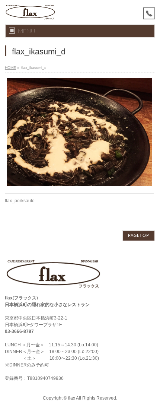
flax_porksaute (20, 200)
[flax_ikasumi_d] (79, 132)
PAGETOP (138, 235)
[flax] (30, 12)
